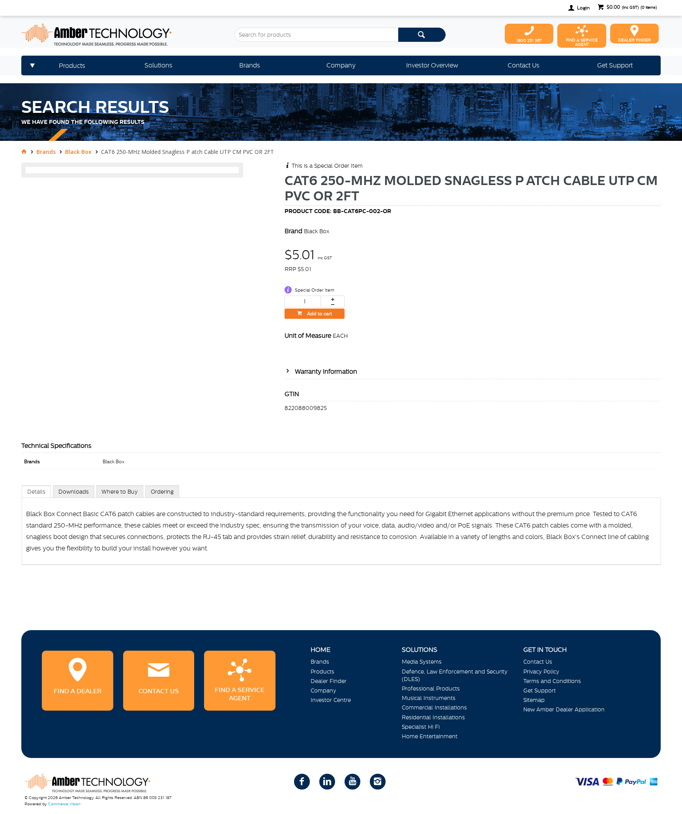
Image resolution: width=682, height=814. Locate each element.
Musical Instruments (428, 698)
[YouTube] (352, 782)
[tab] (36, 491)
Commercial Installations (434, 707)
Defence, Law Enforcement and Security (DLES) (455, 675)
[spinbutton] (302, 301)
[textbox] (316, 35)
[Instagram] (378, 782)
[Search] (422, 35)
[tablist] (341, 533)
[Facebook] (302, 782)
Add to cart (319, 313)
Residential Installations (433, 717)
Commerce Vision (64, 804)
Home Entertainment (429, 736)
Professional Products (431, 688)
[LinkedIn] (327, 782)
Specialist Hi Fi (421, 727)
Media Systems (422, 662)
